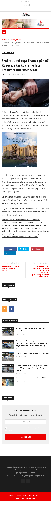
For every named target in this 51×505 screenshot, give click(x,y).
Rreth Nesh (26, 5)
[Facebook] (23, 9)
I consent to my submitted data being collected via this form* (25, 429)
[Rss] (26, 9)
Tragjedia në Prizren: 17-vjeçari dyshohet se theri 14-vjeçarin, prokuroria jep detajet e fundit (32, 367)
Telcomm (31, 498)
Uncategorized (15, 39)
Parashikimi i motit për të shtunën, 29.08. (31, 378)
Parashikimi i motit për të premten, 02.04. (10, 268)
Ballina (4, 39)
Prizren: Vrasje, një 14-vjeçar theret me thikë (32, 353)
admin (4, 75)
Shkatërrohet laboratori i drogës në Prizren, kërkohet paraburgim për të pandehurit (40, 271)
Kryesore (5, 353)
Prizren (5, 356)
